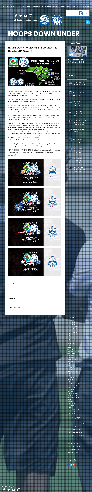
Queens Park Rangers (81, 438)
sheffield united (71, 449)
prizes (79, 446)
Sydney (69, 441)
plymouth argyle (71, 446)
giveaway (69, 444)
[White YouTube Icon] (26, 16)
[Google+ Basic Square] (74, 465)
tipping (78, 449)
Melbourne (79, 432)
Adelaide (69, 421)
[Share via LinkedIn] (18, 283)
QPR (73, 438)
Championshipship (72, 424)
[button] (87, 21)
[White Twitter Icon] (21, 16)
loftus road (76, 444)
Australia (75, 421)
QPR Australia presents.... (25, 20)
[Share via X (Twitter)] (13, 283)
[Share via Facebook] (9, 283)
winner (69, 455)
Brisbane (81, 421)
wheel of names (79, 452)
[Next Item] (84, 51)
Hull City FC (82, 429)
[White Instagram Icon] (31, 16)
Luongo (69, 432)
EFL (84, 424)
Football (79, 427)
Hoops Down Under (72, 429)
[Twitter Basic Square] (71, 465)
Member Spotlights (72, 435)
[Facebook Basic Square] (68, 465)
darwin (80, 441)
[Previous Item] (70, 51)
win (85, 452)
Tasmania (75, 441)
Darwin (80, 424)
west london (70, 452)
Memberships (82, 435)
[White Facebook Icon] (16, 16)
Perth (68, 438)
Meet (73, 432)
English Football (71, 427)
